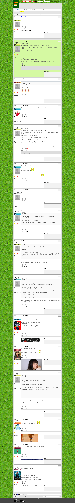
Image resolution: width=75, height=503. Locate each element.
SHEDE (44, 152)
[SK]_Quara (17, 420)
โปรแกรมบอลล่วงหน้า (26, 498)
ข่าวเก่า (17, 498)
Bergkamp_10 (17, 42)
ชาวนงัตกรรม (32, 152)
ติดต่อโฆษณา (38, 498)
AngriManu (23, 152)
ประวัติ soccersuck (34, 498)
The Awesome (17, 211)
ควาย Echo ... (17, 191)
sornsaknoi (42, 152)
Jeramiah (29, 153)
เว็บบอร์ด (31, 498)
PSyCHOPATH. (17, 347)
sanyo (37, 152)
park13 (17, 164)
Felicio (22, 153)
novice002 (55, 152)
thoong (35, 152)
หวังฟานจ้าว (47, 152)
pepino (58, 152)
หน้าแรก (14, 498)
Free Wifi (53, 152)
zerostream (50, 152)
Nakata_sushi (29, 152)
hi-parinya (17, 467)
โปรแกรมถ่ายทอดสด (20, 498)
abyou (17, 106)
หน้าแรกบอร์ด (22, 496)
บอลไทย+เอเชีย (26, 496)
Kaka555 (26, 152)
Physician (17, 445)
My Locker (47, 32)
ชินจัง (26, 153)
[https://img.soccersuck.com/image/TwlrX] (30, 341)
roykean (25, 153)
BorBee (39, 152)
